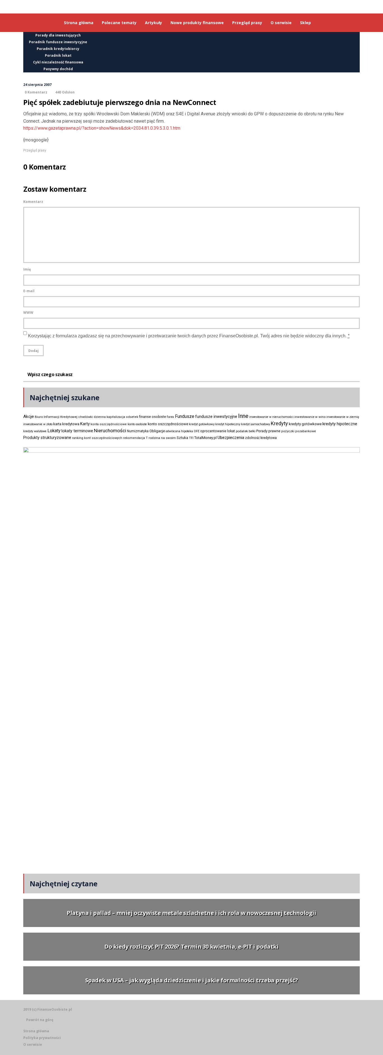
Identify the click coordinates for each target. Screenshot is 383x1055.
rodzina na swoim (162, 438)
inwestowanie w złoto (37, 424)
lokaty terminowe (77, 430)
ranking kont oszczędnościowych (97, 438)
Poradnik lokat (58, 55)
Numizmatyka (138, 431)
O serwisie (32, 1044)
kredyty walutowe (35, 431)
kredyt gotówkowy (201, 424)
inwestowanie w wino (310, 417)
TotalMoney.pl (205, 438)
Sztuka (182, 438)
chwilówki (85, 417)
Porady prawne (268, 431)
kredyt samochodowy (255, 424)
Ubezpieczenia (231, 437)
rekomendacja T (135, 438)
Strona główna (36, 1031)
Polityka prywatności (42, 1037)
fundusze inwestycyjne (216, 416)
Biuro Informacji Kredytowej (56, 417)
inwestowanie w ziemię (342, 417)
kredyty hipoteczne (339, 423)
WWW (28, 312)
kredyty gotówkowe (305, 424)
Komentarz (33, 201)
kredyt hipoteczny (227, 424)
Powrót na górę (39, 1019)
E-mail (28, 291)
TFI (191, 438)
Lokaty (54, 430)
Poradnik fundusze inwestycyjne (58, 42)
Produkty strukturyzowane (47, 437)
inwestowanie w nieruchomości (271, 417)
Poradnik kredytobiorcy (58, 48)
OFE (196, 431)
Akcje (28, 416)
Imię (27, 269)
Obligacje (157, 431)
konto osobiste (137, 424)
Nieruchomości (110, 430)
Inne (243, 416)
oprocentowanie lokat (217, 431)
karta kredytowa (66, 424)
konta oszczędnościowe (109, 424)
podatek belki (245, 431)
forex (170, 417)
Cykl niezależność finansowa (58, 62)
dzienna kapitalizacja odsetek (116, 417)
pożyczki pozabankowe (298, 431)
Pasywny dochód (58, 69)
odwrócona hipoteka (179, 431)
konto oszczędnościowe (168, 424)
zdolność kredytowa (261, 438)
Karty (85, 423)
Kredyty (279, 423)
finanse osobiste (152, 417)
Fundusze (184, 416)
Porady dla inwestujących (58, 35)
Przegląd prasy (34, 150)
